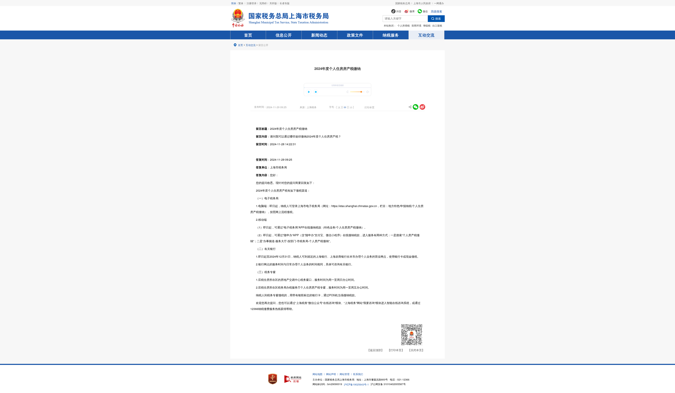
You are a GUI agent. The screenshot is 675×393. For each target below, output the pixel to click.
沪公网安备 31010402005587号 (388, 384)
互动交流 (426, 35)
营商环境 (416, 25)
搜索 (438, 19)
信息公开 (284, 35)
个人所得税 (403, 25)
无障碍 (263, 3)
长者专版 (285, 3)
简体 (233, 3)
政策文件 (355, 35)
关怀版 (273, 3)
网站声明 (331, 374)
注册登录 (251, 3)
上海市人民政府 (422, 3)
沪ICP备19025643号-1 (356, 384)
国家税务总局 (402, 3)
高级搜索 (436, 11)
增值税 (426, 25)
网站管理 (344, 374)
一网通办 (439, 3)
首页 (248, 35)
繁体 (240, 3)
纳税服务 (391, 35)
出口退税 (437, 25)
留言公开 (263, 45)
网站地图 (317, 374)
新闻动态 (319, 35)
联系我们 (358, 374)
